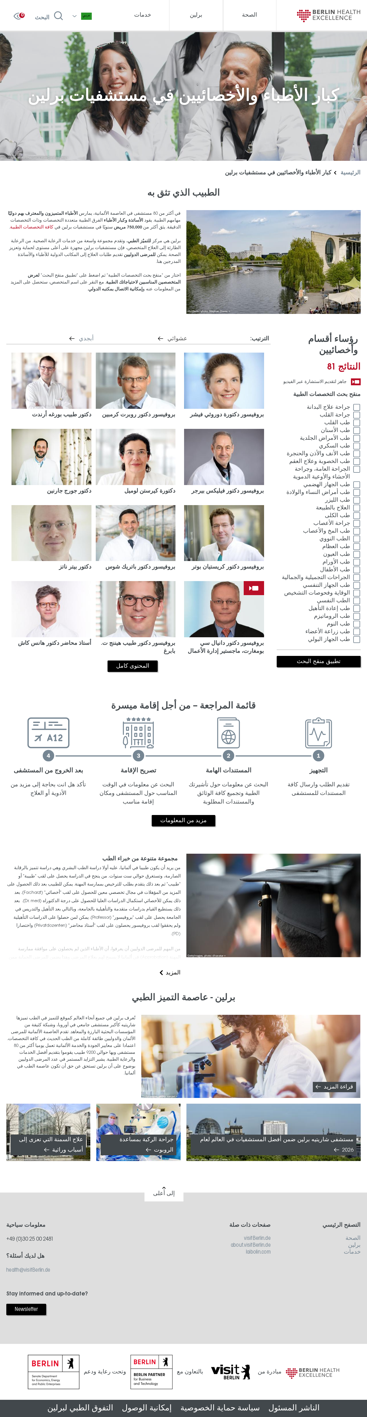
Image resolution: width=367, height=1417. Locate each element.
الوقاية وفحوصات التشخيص (317, 593)
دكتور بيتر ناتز (75, 567)
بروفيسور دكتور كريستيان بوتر (228, 567)
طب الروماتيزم (332, 616)
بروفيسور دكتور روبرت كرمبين (138, 415)
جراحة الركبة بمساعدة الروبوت (146, 1145)
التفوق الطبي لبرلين (80, 1408)
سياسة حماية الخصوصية (220, 1408)
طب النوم (338, 624)
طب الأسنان (335, 430)
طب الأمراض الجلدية (325, 438)
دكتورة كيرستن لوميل (149, 491)
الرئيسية (351, 173)
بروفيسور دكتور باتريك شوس (140, 567)
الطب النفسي (333, 601)
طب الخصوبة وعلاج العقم (319, 461)
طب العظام (336, 547)
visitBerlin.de (257, 1238)
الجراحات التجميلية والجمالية (316, 578)
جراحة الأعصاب (331, 523)
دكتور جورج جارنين (69, 491)
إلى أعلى (164, 1194)
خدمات (352, 1252)
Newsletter (26, 1309)
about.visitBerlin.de (250, 1245)
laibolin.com (258, 1252)
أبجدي (79, 339)
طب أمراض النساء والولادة (318, 492)
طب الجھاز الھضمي (326, 485)
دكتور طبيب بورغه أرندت (61, 415)
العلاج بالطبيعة (333, 508)
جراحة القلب (335, 415)
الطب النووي (334, 539)
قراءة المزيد (338, 1087)
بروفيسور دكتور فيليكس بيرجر (228, 491)
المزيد (173, 973)
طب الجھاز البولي (329, 639)
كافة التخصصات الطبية (31, 227)
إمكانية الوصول (147, 1408)
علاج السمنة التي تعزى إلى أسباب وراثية (51, 1145)
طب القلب (337, 423)
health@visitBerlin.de (28, 1270)
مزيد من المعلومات (183, 821)
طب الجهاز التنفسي (326, 585)
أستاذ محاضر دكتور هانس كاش (54, 643)
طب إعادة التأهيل (329, 608)
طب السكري (334, 446)
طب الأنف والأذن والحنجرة (318, 454)
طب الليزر (337, 500)
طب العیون (336, 554)
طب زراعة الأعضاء (327, 632)
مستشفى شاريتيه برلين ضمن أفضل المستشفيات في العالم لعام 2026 (277, 1145)
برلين (354, 1245)
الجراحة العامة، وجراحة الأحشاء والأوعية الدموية (321, 473)
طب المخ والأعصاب (326, 531)
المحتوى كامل (132, 666)
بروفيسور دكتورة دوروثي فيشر (227, 415)
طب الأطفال (335, 570)
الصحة (353, 1238)
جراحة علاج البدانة (328, 407)
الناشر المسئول (294, 1408)
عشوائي (169, 339)
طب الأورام (336, 562)
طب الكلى (337, 516)
